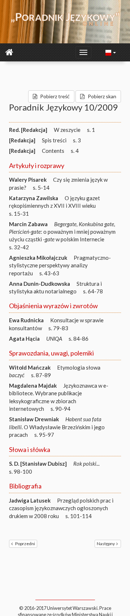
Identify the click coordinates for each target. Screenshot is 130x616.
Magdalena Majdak (33, 385)
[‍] (110, 52)
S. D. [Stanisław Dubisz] (38, 463)
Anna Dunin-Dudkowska (39, 283)
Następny (106, 543)
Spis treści (54, 140)
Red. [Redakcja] (28, 129)
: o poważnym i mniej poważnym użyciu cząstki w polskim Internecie (62, 232)
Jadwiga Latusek (30, 500)
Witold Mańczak (30, 367)
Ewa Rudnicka (26, 320)
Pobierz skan (102, 96)
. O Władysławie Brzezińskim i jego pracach (57, 427)
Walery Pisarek (28, 179)
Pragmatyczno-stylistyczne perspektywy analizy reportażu (60, 265)
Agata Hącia (24, 338)
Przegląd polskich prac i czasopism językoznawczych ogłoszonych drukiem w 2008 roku (61, 508)
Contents (53, 150)
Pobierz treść (55, 96)
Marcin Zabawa (28, 224)
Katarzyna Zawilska (33, 198)
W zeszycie (67, 129)
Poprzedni (25, 543)
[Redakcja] (22, 140)
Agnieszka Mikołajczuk (38, 257)
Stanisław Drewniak (34, 419)
